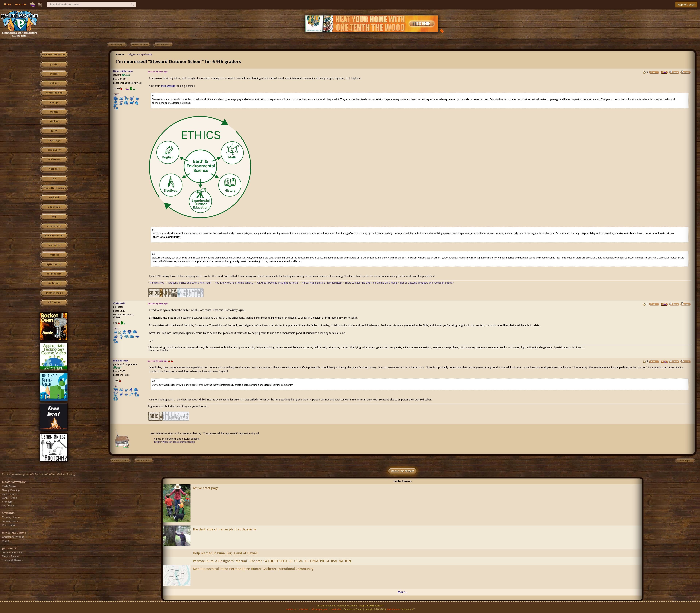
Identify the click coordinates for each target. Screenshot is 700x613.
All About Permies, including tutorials (278, 282)
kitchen (54, 121)
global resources (54, 235)
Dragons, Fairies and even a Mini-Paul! (189, 282)
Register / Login (686, 4)
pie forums (54, 283)
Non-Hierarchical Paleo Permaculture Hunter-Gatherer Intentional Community (253, 569)
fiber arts (54, 169)
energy (54, 102)
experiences (54, 226)
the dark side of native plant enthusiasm (224, 529)
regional (54, 197)
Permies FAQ (157, 282)
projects (54, 255)
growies (54, 64)
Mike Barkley (121, 360)
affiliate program (320, 609)
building (54, 83)
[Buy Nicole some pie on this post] (664, 72)
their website (168, 85)
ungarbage (54, 140)
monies (54, 112)
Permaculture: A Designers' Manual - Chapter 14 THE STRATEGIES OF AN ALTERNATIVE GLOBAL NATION (272, 561)
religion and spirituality (140, 54)
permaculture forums (54, 54)
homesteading (54, 93)
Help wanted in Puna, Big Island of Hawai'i (225, 553)
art (54, 178)
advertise (303, 609)
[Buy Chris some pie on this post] (664, 304)
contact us (291, 609)
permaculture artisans (54, 188)
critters (54, 74)
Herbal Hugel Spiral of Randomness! (322, 282)
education (54, 207)
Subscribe (20, 4)
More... (402, 592)
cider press (54, 245)
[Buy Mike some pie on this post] (664, 361)
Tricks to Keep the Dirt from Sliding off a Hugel (371, 282)
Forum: (120, 54)
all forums (54, 302)
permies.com (54, 274)
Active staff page (206, 488)
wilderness (54, 159)
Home (7, 4)
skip (54, 216)
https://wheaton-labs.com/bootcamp (174, 442)
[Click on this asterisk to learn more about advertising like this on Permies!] (442, 30)
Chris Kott (119, 303)
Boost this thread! (402, 471)
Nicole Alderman (123, 71)
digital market (54, 264)
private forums (54, 293)
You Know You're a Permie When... (234, 282)
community (54, 150)
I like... (116, 95)
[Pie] (33, 4)
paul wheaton (393, 609)
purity (54, 131)
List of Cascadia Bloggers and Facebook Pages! (426, 282)
